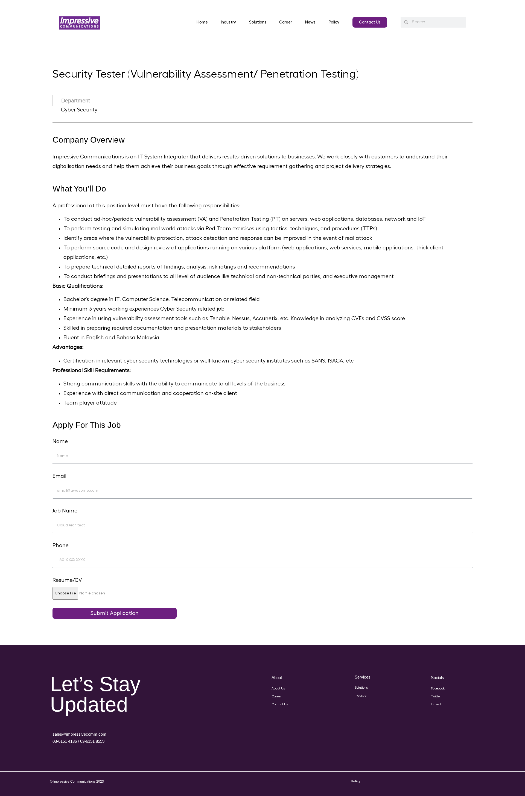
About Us (278, 688)
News (310, 22)
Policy (334, 22)
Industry (228, 22)
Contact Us (280, 704)
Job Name (64, 511)
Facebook (438, 688)
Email (59, 476)
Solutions (257, 22)
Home (202, 22)
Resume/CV (67, 580)
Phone (60, 545)
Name (60, 441)
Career (285, 22)
